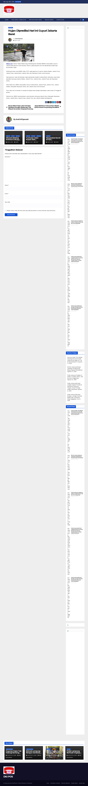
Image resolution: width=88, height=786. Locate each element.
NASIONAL (11, 27)
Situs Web (7, 202)
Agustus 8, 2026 (72, 755)
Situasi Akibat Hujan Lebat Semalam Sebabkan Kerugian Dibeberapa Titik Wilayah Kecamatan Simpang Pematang (20, 107)
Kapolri (48, 749)
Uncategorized (9, 749)
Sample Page (60, 19)
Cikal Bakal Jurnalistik (18, 19)
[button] (80, 19)
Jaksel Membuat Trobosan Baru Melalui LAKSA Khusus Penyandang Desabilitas (46, 106)
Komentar (8, 156)
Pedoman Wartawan (35, 19)
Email (7, 193)
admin (16, 142)
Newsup (23, 783)
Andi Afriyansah (19, 38)
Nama (7, 185)
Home (6, 19)
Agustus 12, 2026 (52, 755)
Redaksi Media (49, 19)
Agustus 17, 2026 (11, 755)
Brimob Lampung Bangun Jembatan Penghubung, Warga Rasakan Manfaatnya (77, 185)
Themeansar (29, 783)
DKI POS (8, 14)
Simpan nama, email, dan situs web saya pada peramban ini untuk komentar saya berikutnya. (31, 210)
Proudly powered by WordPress (10, 783)
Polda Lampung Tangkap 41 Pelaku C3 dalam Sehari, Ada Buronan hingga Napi (77, 222)
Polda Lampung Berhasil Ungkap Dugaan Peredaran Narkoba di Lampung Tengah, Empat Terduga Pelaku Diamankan (77, 259)
